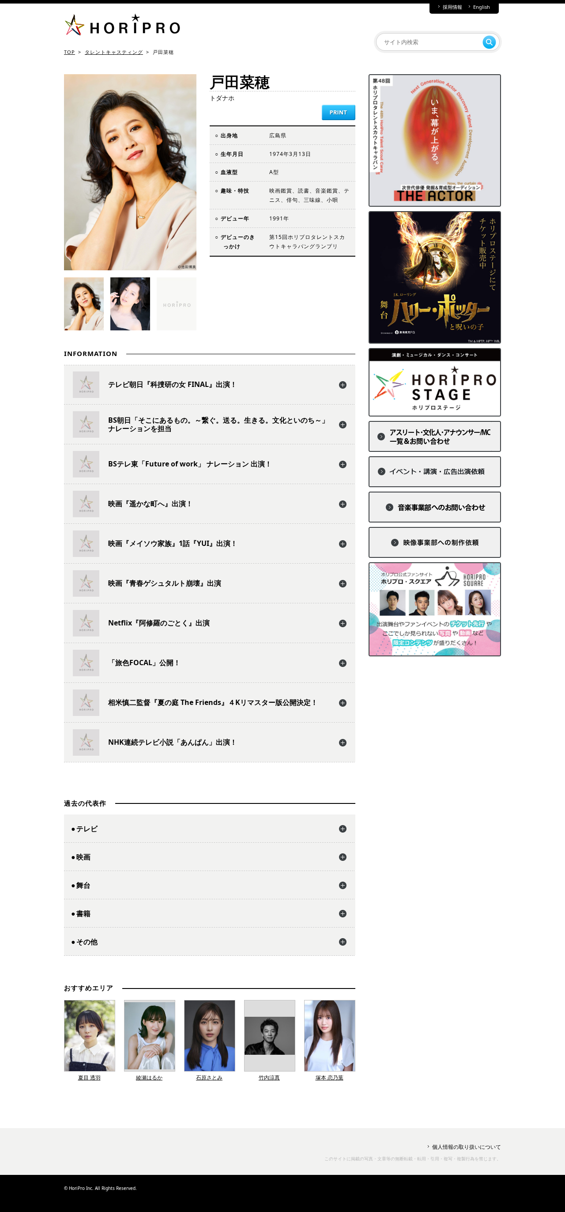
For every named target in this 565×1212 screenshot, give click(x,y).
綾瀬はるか (149, 1077)
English (481, 6)
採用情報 (452, 6)
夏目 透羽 (89, 1077)
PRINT (338, 112)
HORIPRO (122, 26)
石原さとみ (209, 1077)
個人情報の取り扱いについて (466, 1147)
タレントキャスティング (114, 52)
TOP (69, 52)
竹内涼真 (269, 1077)
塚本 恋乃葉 (329, 1077)
